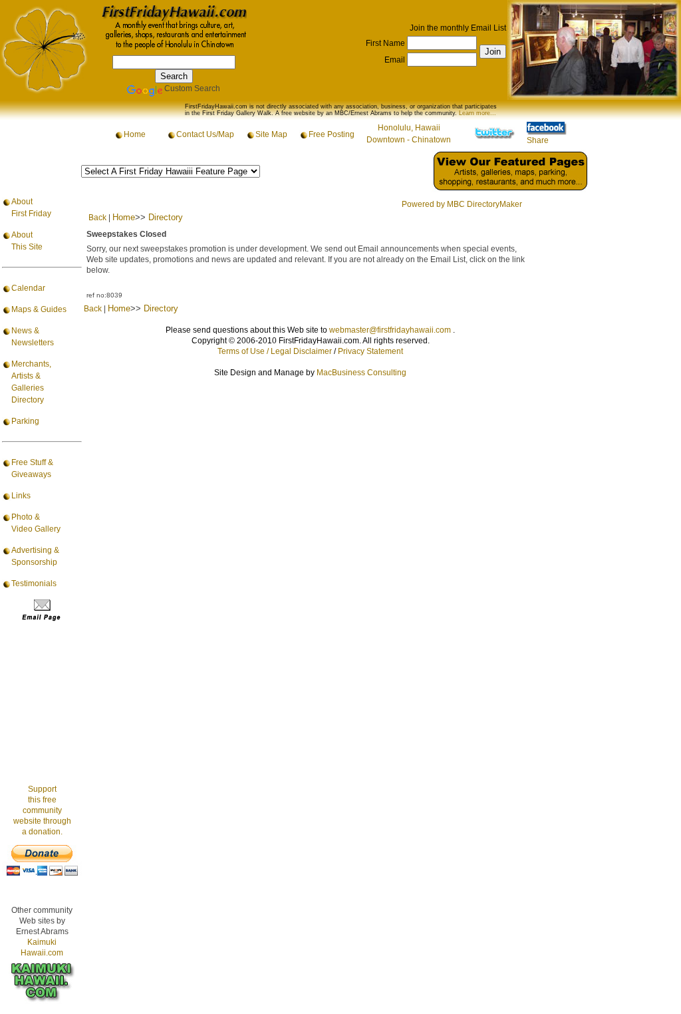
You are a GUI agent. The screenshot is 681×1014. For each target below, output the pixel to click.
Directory (165, 217)
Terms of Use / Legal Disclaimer (274, 351)
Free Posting (331, 134)
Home (135, 134)
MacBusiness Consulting (361, 372)
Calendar (28, 288)
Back (97, 217)
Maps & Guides (39, 309)
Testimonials (34, 583)
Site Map (271, 134)
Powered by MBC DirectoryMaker (462, 204)
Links (21, 495)
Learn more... (477, 113)
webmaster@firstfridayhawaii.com (390, 330)
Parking (25, 421)
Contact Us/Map (205, 134)
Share (538, 140)
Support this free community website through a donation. (42, 810)
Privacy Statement (370, 351)
